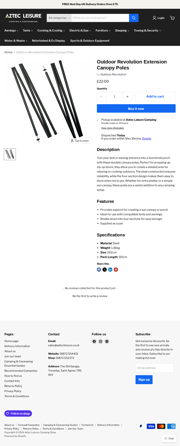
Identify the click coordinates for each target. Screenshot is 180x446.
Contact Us (88, 425)
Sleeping (121, 30)
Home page (11, 341)
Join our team (12, 356)
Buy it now (136, 109)
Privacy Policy (12, 391)
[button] (90, 295)
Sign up (144, 379)
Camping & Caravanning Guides (60, 425)
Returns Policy (13, 386)
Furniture (102, 30)
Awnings (10, 30)
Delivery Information (17, 346)
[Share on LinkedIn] (110, 269)
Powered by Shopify (15, 436)
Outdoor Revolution (113, 74)
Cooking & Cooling (50, 30)
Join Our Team (75, 428)
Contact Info (12, 381)
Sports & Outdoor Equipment (90, 40)
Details (146, 138)
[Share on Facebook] (99, 269)
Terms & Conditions (16, 396)
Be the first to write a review (90, 296)
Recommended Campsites (20, 370)
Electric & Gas (79, 30)
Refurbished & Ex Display (48, 40)
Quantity (102, 88)
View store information (112, 128)
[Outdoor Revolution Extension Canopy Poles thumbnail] (10, 154)
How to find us (13, 375)
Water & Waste (14, 40)
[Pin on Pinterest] (116, 269)
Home (8, 52)
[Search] (134, 18)
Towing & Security (146, 30)
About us (10, 351)
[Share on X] (104, 269)
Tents (27, 30)
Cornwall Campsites (29, 425)
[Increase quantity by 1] (127, 96)
